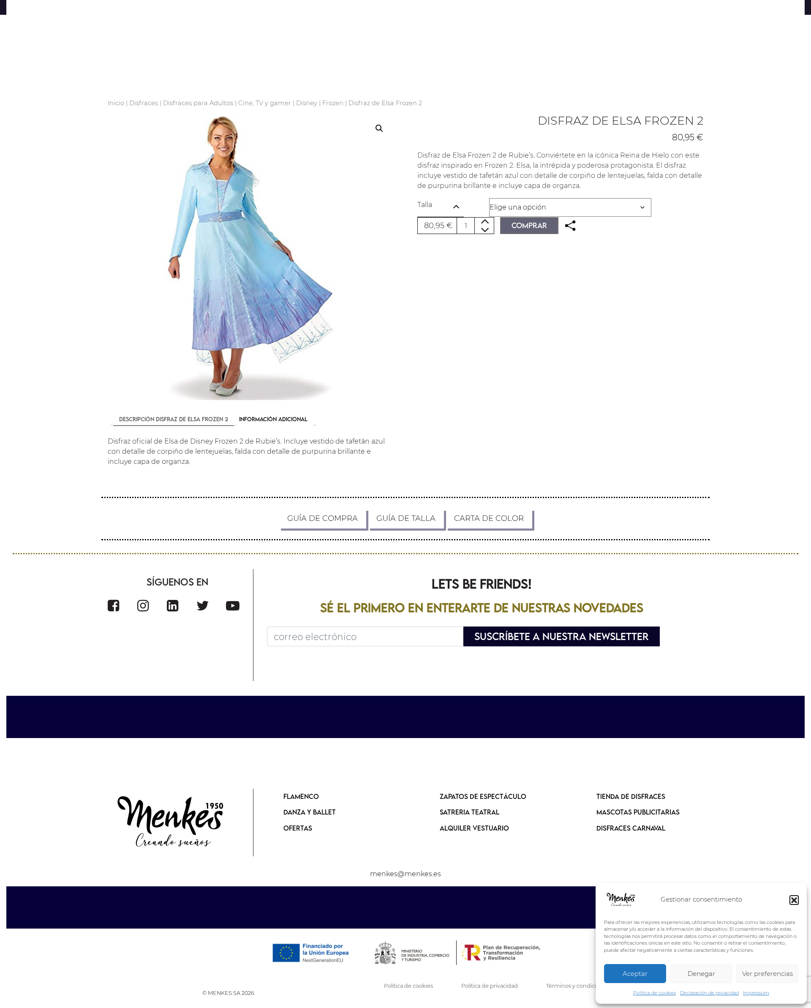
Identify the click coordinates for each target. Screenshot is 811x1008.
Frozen (332, 103)
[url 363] (113, 605)
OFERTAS (297, 828)
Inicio (116, 103)
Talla (424, 205)
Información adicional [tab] (273, 419)
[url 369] (171, 822)
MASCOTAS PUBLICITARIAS (638, 812)
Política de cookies (654, 993)
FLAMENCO (301, 796)
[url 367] (232, 605)
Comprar (529, 225)
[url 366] (202, 605)
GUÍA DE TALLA (405, 518)
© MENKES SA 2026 (228, 993)
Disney (306, 103)
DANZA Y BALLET (309, 812)
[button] (794, 900)
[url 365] (172, 605)
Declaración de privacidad (709, 993)
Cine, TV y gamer (264, 103)
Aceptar (635, 974)
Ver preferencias (767, 974)
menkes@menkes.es (405, 874)
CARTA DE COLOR (489, 518)
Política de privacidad (489, 986)
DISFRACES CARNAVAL (630, 828)
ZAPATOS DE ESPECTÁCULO (483, 796)
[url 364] (143, 605)
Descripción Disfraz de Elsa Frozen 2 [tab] (173, 419)
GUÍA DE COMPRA (322, 518)
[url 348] (251, 257)
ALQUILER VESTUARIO (474, 828)
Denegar (701, 974)
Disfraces (143, 103)
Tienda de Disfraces (630, 796)
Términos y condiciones (577, 986)
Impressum (756, 993)
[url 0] (621, 899)
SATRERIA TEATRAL (469, 812)
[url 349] (570, 226)
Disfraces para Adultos (198, 103)
